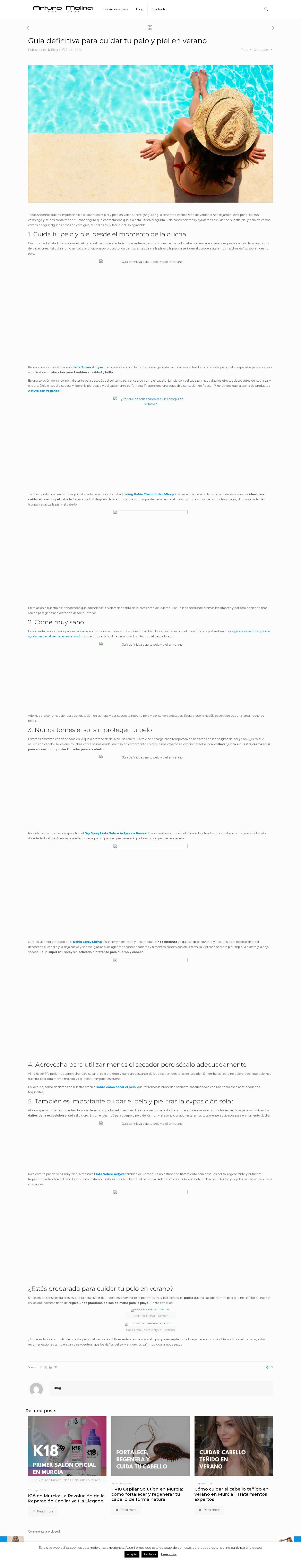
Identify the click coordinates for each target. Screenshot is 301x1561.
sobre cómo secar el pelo (116, 1087)
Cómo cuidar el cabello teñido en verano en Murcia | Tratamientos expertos (232, 1494)
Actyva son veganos (43, 391)
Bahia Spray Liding (87, 942)
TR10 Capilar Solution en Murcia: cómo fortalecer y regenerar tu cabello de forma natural (147, 1494)
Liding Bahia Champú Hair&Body (148, 494)
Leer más (169, 1554)
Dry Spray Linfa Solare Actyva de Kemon (116, 833)
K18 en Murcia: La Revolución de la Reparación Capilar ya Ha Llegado (66, 1498)
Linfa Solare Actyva (87, 367)
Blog (54, 50)
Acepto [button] (132, 1554)
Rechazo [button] (150, 1554)
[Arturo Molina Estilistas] (63, 9)
